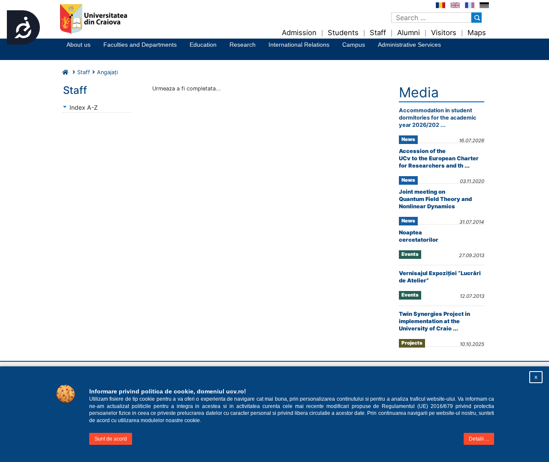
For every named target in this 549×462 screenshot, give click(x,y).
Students (343, 32)
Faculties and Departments (140, 44)
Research (242, 44)
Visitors (443, 32)
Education (203, 44)
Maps (477, 32)
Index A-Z (83, 107)
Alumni (408, 32)
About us (78, 44)
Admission (299, 32)
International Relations (298, 44)
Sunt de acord (110, 439)
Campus (353, 44)
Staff (378, 32)
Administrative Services (409, 44)
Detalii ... (479, 439)
